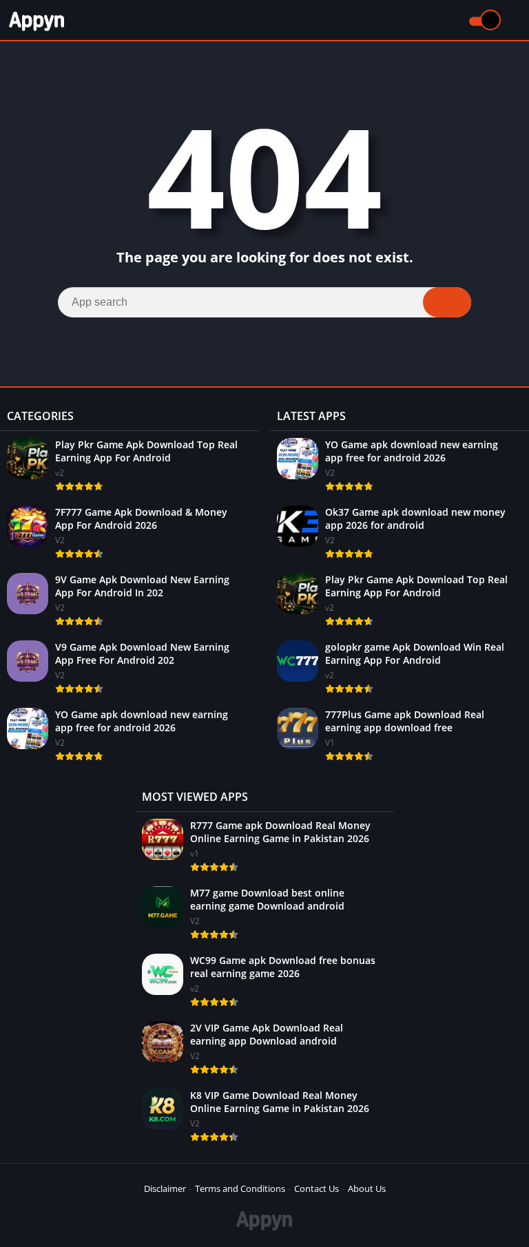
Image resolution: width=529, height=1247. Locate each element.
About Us (367, 1188)
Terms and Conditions (240, 1188)
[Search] (447, 302)
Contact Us (316, 1188)
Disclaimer (165, 1188)
